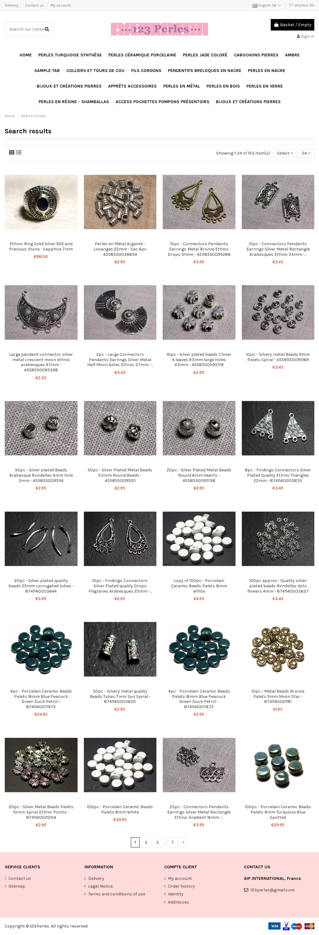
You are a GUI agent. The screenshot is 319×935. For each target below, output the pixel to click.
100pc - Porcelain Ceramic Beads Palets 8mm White (120, 809)
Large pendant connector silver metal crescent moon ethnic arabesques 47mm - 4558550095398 (41, 362)
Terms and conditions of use (116, 894)
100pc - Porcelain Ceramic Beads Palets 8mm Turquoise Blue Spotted (278, 812)
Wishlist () (303, 5)
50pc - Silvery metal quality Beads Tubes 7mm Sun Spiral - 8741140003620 (120, 696)
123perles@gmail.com (272, 890)
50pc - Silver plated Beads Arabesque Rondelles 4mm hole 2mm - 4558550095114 (41, 475)
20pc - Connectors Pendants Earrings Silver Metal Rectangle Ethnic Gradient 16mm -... (199, 812)
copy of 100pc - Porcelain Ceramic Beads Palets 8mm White (199, 586)
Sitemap (16, 886)
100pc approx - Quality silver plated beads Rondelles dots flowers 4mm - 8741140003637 (278, 586)
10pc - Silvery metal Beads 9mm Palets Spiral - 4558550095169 (278, 357)
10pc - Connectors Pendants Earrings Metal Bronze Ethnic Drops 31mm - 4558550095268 (199, 249)
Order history (181, 886)
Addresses (178, 902)
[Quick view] (45, 236)
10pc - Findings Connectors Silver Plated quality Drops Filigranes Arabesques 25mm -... (120, 586)
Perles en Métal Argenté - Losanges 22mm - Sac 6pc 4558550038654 (120, 249)
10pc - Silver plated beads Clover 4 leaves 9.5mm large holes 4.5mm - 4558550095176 (199, 360)
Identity (175, 894)
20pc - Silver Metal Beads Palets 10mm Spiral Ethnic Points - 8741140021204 (41, 812)
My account (60, 5)
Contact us (35, 5)
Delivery (12, 5)
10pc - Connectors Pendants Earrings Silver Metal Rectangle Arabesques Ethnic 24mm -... (278, 249)
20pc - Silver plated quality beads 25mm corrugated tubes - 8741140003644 (41, 586)
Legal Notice (100, 886)
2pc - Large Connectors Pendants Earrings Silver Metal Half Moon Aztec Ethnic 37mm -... (120, 360)
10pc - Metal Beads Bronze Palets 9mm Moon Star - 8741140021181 (277, 696)
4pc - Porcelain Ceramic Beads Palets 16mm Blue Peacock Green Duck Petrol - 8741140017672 (41, 699)
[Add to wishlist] (36, 236)
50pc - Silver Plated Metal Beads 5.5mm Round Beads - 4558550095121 (120, 475)
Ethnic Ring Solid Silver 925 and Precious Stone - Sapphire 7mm (41, 246)
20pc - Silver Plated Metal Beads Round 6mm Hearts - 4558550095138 (199, 475)
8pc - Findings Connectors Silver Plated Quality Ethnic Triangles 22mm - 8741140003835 (278, 475)
